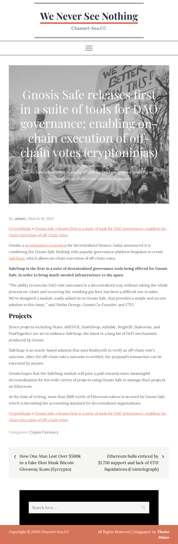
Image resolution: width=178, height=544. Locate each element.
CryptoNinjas (20, 228)
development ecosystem (46, 245)
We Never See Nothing (89, 15)
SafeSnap (17, 258)
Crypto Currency (43, 432)
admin (20, 218)
